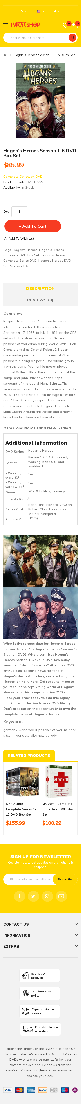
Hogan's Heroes (25, 250)
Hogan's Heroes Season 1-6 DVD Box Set (44, 55)
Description (40, 288)
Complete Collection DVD (23, 177)
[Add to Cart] (14, 794)
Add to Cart (34, 226)
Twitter (33, 896)
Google (47, 896)
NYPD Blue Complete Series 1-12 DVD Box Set (21, 809)
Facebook (19, 896)
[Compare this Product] (30, 794)
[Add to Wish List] (22, 794)
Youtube (61, 896)
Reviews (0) (40, 299)
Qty (6, 212)
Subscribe (65, 879)
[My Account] (57, 11)
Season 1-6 (19, 266)
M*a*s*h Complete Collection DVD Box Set (58, 809)
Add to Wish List (21, 238)
